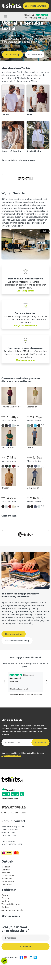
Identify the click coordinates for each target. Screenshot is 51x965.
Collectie (5, 898)
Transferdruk (7, 875)
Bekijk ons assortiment (25, 325)
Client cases (7, 884)
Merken (5, 901)
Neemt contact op (13, 634)
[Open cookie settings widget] (4, 961)
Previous (2, 174)
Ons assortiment (34, 54)
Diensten (5, 866)
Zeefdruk (5, 869)
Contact (5, 907)
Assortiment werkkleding (17, 640)
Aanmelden (40, 742)
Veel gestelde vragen (11, 904)
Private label (7, 878)
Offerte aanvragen (12, 54)
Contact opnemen (25, 290)
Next (48, 174)
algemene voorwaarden (11, 755)
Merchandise (7, 881)
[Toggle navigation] (5, 16)
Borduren (6, 872)
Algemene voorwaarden (12, 910)
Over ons (5, 895)
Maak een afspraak (25, 360)
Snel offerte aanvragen (36, 5)
